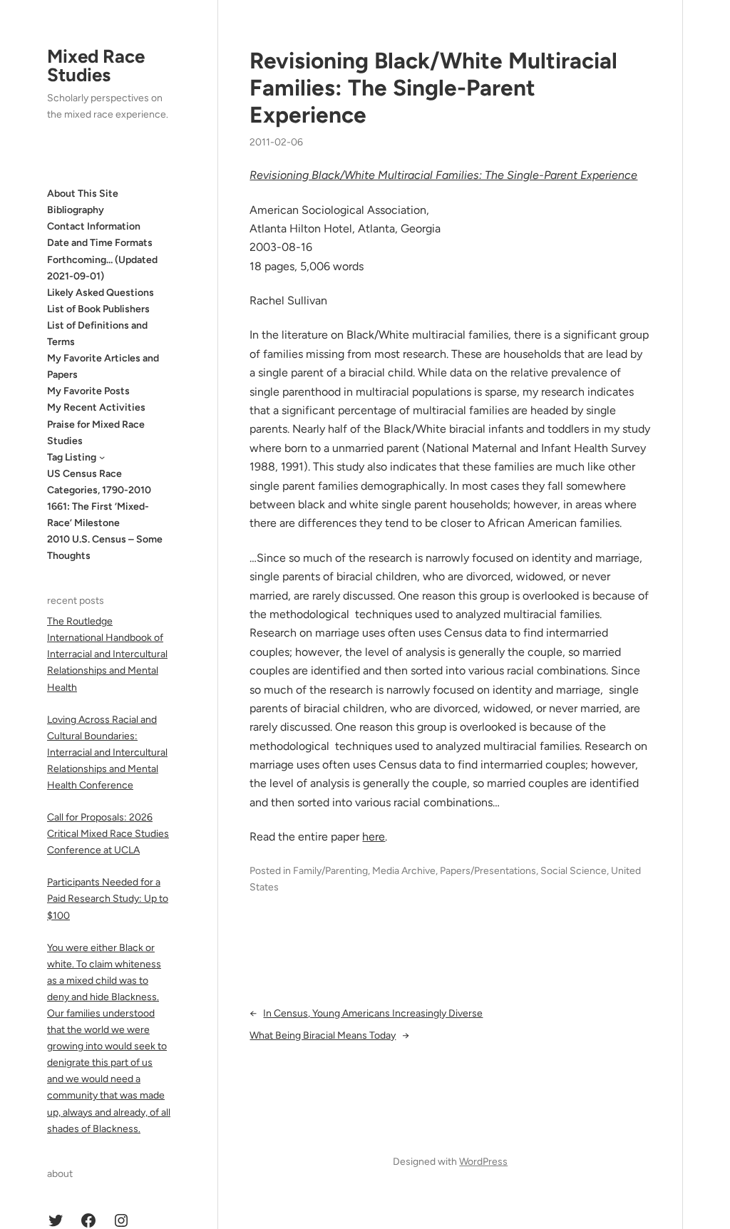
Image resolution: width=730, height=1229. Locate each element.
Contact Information (93, 226)
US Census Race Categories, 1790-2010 (99, 482)
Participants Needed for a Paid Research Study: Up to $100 (107, 898)
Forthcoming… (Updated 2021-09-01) (102, 268)
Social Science (573, 871)
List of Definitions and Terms (97, 333)
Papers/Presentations (488, 871)
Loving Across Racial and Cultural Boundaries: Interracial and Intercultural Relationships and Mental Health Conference (107, 752)
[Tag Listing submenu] (102, 457)
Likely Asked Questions (100, 293)
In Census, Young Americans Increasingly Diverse (373, 1013)
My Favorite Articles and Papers (103, 366)
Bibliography (75, 210)
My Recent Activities (96, 407)
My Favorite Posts (88, 391)
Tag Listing (71, 457)
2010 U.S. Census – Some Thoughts (105, 547)
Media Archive (404, 871)
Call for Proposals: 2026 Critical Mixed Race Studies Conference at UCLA (108, 833)
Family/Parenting (330, 871)
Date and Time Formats (100, 243)
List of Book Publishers (98, 309)
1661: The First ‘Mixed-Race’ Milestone (98, 514)
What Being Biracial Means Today (323, 1035)
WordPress (483, 1162)
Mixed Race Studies (96, 65)
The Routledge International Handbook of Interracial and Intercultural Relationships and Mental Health (107, 654)
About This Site (82, 193)
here (373, 836)
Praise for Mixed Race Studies (96, 432)
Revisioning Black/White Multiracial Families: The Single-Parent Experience (433, 87)
